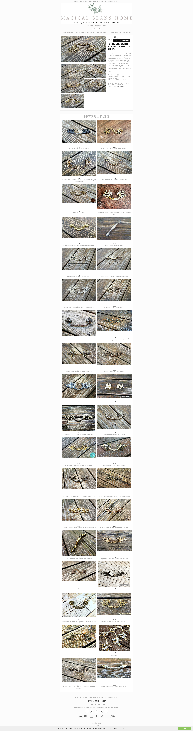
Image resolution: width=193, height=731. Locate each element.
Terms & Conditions (115, 713)
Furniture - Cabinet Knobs (67, 32)
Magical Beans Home (96, 707)
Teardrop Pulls (98, 32)
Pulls (118, 86)
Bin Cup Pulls (118, 32)
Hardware (76, 1)
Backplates (112, 32)
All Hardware (105, 32)
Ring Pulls (92, 32)
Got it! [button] (184, 728)
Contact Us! (110, 1)
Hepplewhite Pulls (85, 32)
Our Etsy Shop (104, 1)
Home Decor (95, 1)
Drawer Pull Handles (126, 32)
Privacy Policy (89, 713)
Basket (116, 1)
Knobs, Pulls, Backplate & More (85, 1)
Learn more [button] (121, 728)
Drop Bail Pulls (77, 32)
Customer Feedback (100, 713)
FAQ (99, 1)
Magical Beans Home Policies (79, 713)
